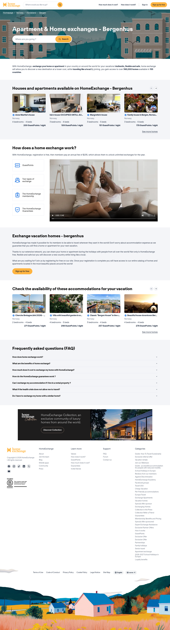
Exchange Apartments (144, 498)
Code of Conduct (53, 572)
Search (65, 39)
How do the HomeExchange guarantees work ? (34, 376)
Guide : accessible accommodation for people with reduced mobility (149, 467)
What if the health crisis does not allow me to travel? (36, 389)
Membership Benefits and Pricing (148, 519)
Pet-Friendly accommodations (147, 492)
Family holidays (141, 546)
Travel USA (139, 486)
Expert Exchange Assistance (146, 525)
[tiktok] (19, 466)
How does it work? (128, 5)
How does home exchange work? (27, 357)
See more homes (150, 131)
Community (43, 466)
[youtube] (9, 471)
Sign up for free (159, 5)
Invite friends (76, 469)
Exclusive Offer (141, 537)
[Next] (156, 88)
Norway (20, 12)
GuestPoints (75, 460)
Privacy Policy (68, 572)
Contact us (107, 460)
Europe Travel (140, 495)
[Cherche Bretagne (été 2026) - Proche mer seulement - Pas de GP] (29, 311)
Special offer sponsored (144, 522)
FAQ (105, 454)
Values (73, 454)
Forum (105, 457)
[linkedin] (24, 466)
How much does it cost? (108, 5)
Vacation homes (141, 501)
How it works (140, 531)
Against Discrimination (144, 477)
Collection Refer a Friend (144, 513)
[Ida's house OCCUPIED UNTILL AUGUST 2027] (66, 110)
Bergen (42, 12)
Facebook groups (142, 483)
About (41, 454)
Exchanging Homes (142, 507)
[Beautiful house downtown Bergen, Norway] (141, 311)
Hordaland (31, 12)
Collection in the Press (143, 510)
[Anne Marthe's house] (29, 110)
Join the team (44, 457)
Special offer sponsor (143, 504)
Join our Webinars (142, 463)
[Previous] (151, 88)
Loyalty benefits (141, 560)
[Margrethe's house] (103, 110)
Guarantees (75, 466)
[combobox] (43, 5)
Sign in (145, 5)
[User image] (41, 108)
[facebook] (9, 466)
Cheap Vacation (141, 489)
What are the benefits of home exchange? (31, 363)
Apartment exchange (143, 552)
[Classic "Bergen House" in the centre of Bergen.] (103, 311)
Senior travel (140, 549)
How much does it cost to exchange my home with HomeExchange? (43, 370)
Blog (40, 460)
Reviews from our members (146, 474)
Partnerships (140, 543)
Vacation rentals (141, 460)
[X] (29, 466)
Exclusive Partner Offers (144, 528)
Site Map (106, 572)
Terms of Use (38, 572)
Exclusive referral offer (143, 457)
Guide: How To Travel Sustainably (148, 454)
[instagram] (14, 466)
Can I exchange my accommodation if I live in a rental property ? (41, 383)
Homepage (8, 12)
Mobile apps (44, 463)
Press (41, 469)
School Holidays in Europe (145, 471)
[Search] (59, 4)
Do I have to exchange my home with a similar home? (36, 396)
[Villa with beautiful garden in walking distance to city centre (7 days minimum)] (66, 311)
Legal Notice (95, 572)
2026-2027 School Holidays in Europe (147, 556)
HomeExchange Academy (145, 480)
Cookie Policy (82, 572)
